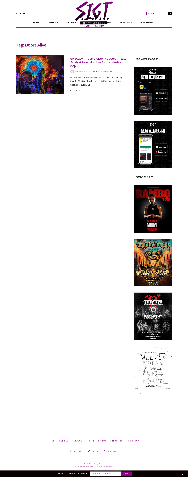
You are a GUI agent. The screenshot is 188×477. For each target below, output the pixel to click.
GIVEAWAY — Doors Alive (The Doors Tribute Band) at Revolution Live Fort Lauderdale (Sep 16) (98, 62)
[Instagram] (24, 14)
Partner (101, 463)
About (86, 463)
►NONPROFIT (148, 22)
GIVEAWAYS (72, 22)
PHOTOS (90, 441)
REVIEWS (102, 441)
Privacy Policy (93, 463)
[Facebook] (17, 14)
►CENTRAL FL (126, 22)
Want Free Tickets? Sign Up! (72, 473)
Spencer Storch (90, 72)
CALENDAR (52, 22)
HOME (36, 22)
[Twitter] (20, 14)
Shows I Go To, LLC (95, 466)
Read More (77, 90)
